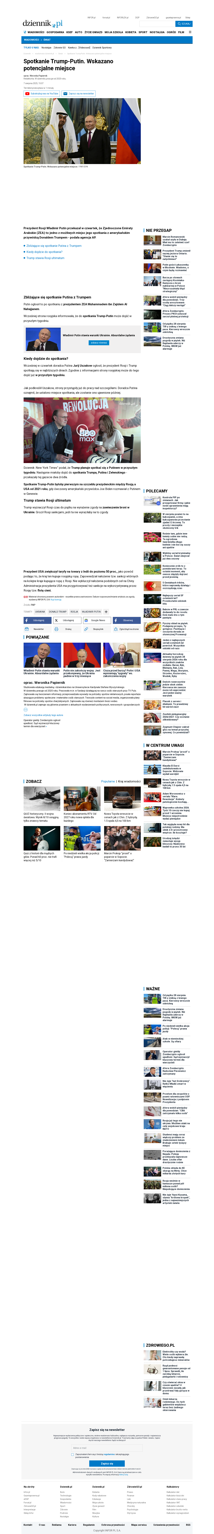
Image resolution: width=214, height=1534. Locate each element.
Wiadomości (31, 39)
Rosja (74, 611)
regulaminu (109, 1454)
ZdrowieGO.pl (152, 17)
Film (94, 1509)
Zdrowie (64, 1509)
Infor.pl (27, 1492)
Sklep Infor (29, 1513)
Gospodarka (65, 1499)
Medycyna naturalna (136, 1502)
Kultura (95, 1516)
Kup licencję (56, 599)
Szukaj (186, 23)
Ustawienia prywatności (166, 1525)
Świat (47, 39)
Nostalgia (46, 47)
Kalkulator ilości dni (175, 1495)
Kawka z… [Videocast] (79, 47)
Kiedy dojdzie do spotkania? (44, 252)
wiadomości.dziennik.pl (44, 54)
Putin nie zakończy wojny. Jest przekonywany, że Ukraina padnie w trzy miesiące (81, 673)
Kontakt (28, 1525)
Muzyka (96, 1513)
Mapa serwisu (139, 1525)
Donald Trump (58, 611)
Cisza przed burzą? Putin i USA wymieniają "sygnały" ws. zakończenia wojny (121, 673)
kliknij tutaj (123, 1475)
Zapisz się (107, 1463)
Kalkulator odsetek (175, 1506)
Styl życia (131, 1513)
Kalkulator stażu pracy (177, 1499)
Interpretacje (30, 1509)
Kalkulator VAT (173, 1502)
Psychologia (132, 1509)
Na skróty (29, 1486)
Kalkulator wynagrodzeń (178, 1513)
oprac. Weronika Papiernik (45, 77)
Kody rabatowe (99, 1495)
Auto (62, 1492)
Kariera (72, 1525)
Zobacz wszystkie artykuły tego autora (43, 715)
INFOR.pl (91, 17)
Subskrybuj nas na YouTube (44, 93)
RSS (188, 1525)
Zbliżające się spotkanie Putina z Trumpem (54, 246)
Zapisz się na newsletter (81, 93)
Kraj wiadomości (129, 781)
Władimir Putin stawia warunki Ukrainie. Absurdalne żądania (99, 335)
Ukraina (40, 611)
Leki (129, 1499)
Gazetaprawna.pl (31, 1495)
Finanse (130, 1495)
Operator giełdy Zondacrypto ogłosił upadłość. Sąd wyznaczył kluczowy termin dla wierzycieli (42, 723)
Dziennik (27, 54)
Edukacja (96, 1499)
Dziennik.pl (66, 1486)
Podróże (64, 1513)
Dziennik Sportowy (102, 47)
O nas (42, 1525)
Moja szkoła (98, 1502)
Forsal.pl (27, 1502)
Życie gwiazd (98, 1506)
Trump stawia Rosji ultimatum (45, 258)
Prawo (130, 1492)
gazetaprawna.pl (173, 17)
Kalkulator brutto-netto (177, 1509)
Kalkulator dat (173, 1492)
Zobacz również (99, 342)
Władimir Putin (91, 611)
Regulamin (89, 1525)
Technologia (65, 1495)
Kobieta (95, 1492)
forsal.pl (106, 17)
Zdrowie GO (60, 47)
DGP (137, 17)
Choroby (131, 1506)
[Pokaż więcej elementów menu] (190, 32)
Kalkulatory (173, 1486)
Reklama (56, 1525)
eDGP (26, 1499)
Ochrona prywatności (113, 1525)
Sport (62, 1506)
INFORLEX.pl (122, 17)
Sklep (187, 17)
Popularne (108, 781)
